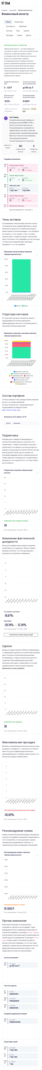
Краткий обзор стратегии (15, 45)
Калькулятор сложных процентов (20, 635)
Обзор (8, 22)
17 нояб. (13, 168)
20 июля (12, 999)
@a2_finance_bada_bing (11, 410)
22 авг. (12, 188)
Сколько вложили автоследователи (29, 83)
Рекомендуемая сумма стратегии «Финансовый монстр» (17, 853)
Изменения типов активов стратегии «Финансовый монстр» (18, 253)
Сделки (26, 31)
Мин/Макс (8, 621)
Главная (4, 10)
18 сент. (12, 178)
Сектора (9, 31)
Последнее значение (12, 612)
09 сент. (12, 198)
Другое (28, 35)
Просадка (9, 35)
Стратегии (12, 10)
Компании (23, 26)
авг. (5, 991)
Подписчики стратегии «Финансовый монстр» (18, 471)
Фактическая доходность (9, 96)
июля (5, 998)
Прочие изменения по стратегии (20, 210)
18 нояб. (25, 168)
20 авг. (12, 992)
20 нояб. (13, 964)
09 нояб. (25, 178)
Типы (18, 31)
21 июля (12, 1062)
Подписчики (18, 22)
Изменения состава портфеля (13, 668)
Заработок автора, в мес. (11, 83)
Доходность (10, 26)
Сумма (19, 35)
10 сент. (25, 198)
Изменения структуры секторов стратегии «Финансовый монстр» (20, 334)
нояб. (5, 164)
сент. (5, 195)
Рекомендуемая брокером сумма (29, 96)
